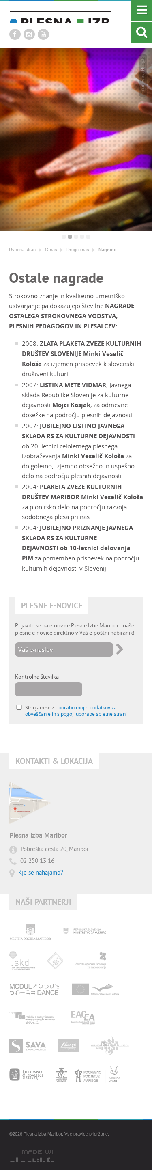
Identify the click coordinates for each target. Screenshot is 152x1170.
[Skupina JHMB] (88, 1074)
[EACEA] (83, 1017)
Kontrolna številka (37, 676)
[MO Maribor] (30, 932)
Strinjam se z (76, 711)
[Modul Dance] (34, 989)
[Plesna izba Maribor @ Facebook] (15, 34)
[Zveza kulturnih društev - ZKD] (55, 960)
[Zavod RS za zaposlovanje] (90, 960)
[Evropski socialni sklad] (34, 1017)
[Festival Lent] (110, 1046)
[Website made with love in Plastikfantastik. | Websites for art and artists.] (31, 1156)
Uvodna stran (22, 249)
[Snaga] (68, 1046)
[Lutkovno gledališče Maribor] (26, 1074)
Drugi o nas (77, 249)
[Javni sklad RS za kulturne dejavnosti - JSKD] (22, 960)
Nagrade (107, 249)
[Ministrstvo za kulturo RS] (84, 932)
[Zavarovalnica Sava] (27, 1046)
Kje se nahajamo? (40, 873)
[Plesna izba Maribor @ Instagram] (29, 34)
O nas (51, 249)
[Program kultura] (96, 989)
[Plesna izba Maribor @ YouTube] (43, 34)
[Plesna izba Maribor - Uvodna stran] (60, 16)
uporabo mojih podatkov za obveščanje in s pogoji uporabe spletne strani (76, 711)
